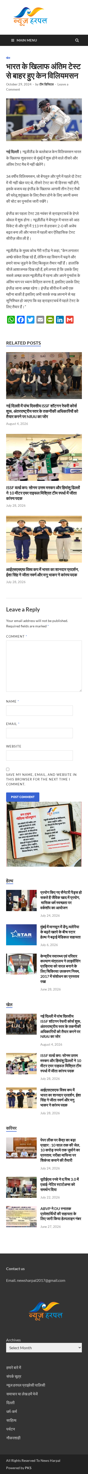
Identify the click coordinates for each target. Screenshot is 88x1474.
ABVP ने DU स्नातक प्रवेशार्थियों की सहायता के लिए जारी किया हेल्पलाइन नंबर (60, 1213)
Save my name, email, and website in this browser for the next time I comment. (41, 779)
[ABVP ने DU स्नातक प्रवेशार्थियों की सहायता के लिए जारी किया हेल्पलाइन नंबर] (21, 1209)
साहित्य (11, 1420)
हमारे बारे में (13, 1367)
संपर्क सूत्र (13, 1376)
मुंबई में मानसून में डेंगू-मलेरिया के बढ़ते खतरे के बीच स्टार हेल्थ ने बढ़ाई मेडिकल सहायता (60, 931)
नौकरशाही (13, 1437)
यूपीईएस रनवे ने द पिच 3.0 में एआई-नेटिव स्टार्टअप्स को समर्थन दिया (59, 1184)
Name (12, 701)
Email (13, 724)
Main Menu (27, 40)
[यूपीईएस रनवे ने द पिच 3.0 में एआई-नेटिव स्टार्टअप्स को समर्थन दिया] (21, 1179)
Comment (16, 636)
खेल (8, 58)
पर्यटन (10, 1429)
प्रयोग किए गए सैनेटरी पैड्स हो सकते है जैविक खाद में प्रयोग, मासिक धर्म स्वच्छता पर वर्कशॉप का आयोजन (61, 900)
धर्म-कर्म (11, 1411)
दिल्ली (10, 1402)
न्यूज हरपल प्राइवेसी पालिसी (25, 1385)
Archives (13, 1339)
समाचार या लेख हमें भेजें (22, 1393)
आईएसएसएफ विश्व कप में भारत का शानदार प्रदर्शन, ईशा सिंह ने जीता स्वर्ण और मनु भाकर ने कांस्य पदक (42, 572)
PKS (27, 1468)
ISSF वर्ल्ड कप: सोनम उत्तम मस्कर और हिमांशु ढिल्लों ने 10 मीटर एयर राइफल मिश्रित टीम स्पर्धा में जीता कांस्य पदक (43, 493)
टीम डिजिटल (46, 84)
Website (14, 746)
